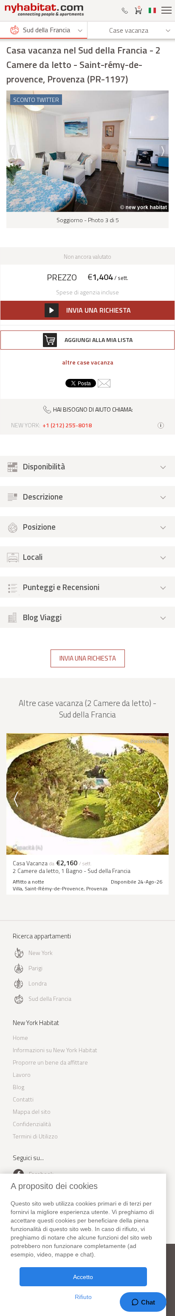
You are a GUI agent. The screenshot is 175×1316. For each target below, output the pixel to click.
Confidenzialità (32, 1123)
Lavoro (22, 1074)
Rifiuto (83, 1296)
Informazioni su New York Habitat (55, 1049)
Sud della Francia (49, 998)
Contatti (23, 1099)
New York (40, 952)
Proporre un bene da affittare (50, 1062)
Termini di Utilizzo (35, 1136)
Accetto (83, 1277)
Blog (18, 1086)
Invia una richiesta (87, 658)
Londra (37, 983)
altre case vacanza (87, 362)
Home (20, 1037)
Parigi (35, 967)
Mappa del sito (32, 1111)
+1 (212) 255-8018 (67, 425)
